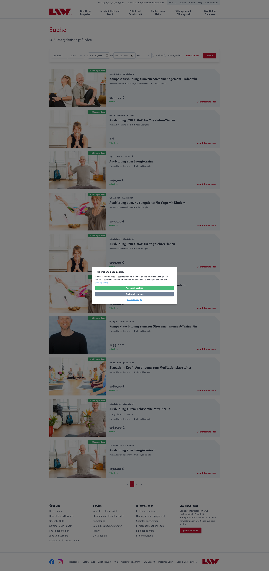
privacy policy (101, 282)
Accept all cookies (134, 288)
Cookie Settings (134, 299)
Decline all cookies (134, 294)
